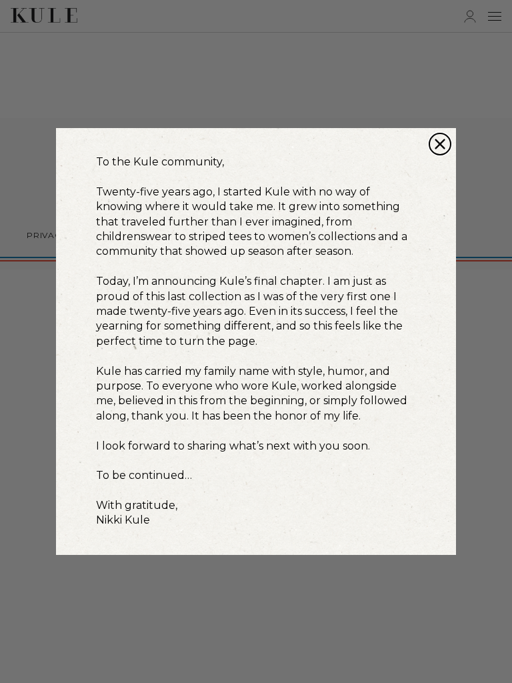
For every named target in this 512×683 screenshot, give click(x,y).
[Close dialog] (440, 144)
